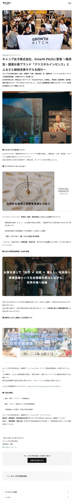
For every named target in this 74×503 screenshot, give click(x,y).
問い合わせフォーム (9, 447)
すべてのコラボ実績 (11, 492)
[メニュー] (69, 3)
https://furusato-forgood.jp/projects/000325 (43, 386)
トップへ (8, 497)
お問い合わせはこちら (37, 460)
